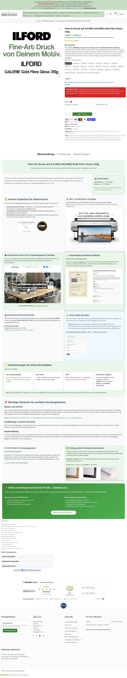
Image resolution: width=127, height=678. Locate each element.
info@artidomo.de (71, 95)
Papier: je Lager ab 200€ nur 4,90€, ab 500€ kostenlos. (72, 4)
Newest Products (70, 133)
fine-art (115, 135)
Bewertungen (81, 154)
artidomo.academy (90, 8)
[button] (69, 41)
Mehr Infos (99, 599)
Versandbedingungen (71, 622)
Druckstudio (90, 135)
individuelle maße (105, 139)
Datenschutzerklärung (71, 628)
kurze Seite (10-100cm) (71, 104)
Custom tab (64, 154)
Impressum (68, 625)
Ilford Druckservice (70, 139)
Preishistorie (71, 45)
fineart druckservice (71, 137)
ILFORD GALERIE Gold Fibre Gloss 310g (88, 139)
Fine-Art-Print (121, 135)
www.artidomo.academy (41, 305)
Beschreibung (45, 154)
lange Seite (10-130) (102, 104)
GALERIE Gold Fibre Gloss (85, 137)
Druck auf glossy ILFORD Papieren (95, 131)
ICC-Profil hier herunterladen (13, 451)
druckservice (83, 135)
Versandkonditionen (87, 2)
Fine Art (116, 131)
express (97, 135)
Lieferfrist (86, 37)
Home (38, 21)
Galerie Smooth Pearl (100, 137)
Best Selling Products (48, 21)
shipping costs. (85, 48)
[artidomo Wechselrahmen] (94, 473)
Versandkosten (78, 37)
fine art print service (106, 135)
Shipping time (94, 48)
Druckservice (109, 131)
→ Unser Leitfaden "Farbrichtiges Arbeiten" (16, 462)
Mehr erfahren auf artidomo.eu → (63, 512)
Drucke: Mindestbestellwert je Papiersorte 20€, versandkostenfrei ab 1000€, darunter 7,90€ (63, 6)
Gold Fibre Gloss (111, 137)
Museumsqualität (116, 139)
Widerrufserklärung (70, 631)
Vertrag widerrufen (10, 630)
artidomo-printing (75, 126)
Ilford (118, 137)
